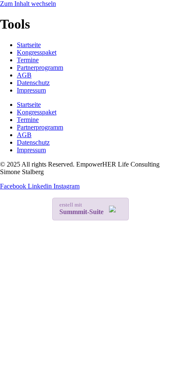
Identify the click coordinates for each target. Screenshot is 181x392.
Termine (28, 60)
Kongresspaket (36, 52)
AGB (24, 75)
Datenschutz (33, 82)
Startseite (29, 44)
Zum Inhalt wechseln (28, 3)
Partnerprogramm (40, 67)
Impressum (31, 90)
